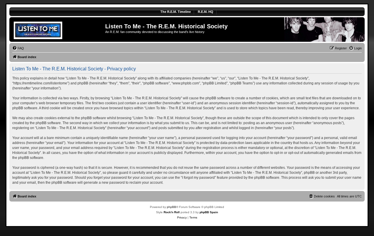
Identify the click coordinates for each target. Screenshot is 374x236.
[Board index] (58, 29)
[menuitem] (18, 48)
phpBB (171, 207)
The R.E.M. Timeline (175, 11)
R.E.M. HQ (205, 11)
